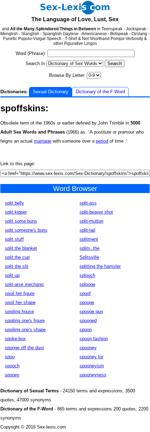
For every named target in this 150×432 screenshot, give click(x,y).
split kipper (16, 212)
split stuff (14, 239)
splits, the (89, 248)
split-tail (87, 230)
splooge (87, 284)
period (102, 141)
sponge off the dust (24, 347)
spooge (87, 302)
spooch (12, 365)
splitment (89, 239)
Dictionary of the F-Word (100, 91)
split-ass (88, 203)
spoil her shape (20, 302)
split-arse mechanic (24, 284)
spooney (88, 347)
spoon (86, 329)
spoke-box (15, 338)
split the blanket (21, 248)
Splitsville (89, 257)
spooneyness (93, 374)
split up (12, 275)
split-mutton (91, 221)
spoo (10, 356)
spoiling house (19, 311)
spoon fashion (94, 338)
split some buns (21, 221)
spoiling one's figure (25, 320)
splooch (87, 275)
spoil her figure (20, 293)
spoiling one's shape (25, 329)
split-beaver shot (96, 212)
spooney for (91, 356)
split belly (14, 203)
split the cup (17, 257)
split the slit (16, 266)
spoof (85, 293)
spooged (88, 320)
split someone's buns (26, 230)
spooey (12, 374)
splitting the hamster (100, 266)
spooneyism (92, 365)
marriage (42, 141)
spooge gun (91, 311)
